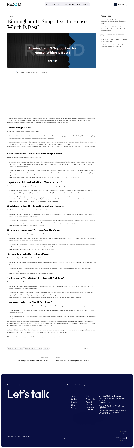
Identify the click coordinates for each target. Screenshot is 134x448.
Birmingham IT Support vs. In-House (33, 348)
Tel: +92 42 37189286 (104, 413)
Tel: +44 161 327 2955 (104, 402)
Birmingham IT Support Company (15, 348)
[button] (120, 4)
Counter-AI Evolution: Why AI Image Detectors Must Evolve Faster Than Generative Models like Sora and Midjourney (113, 28)
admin (17, 16)
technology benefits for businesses (81, 321)
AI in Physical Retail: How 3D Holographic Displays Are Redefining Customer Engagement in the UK (113, 21)
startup (11, 16)
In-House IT (46, 348)
